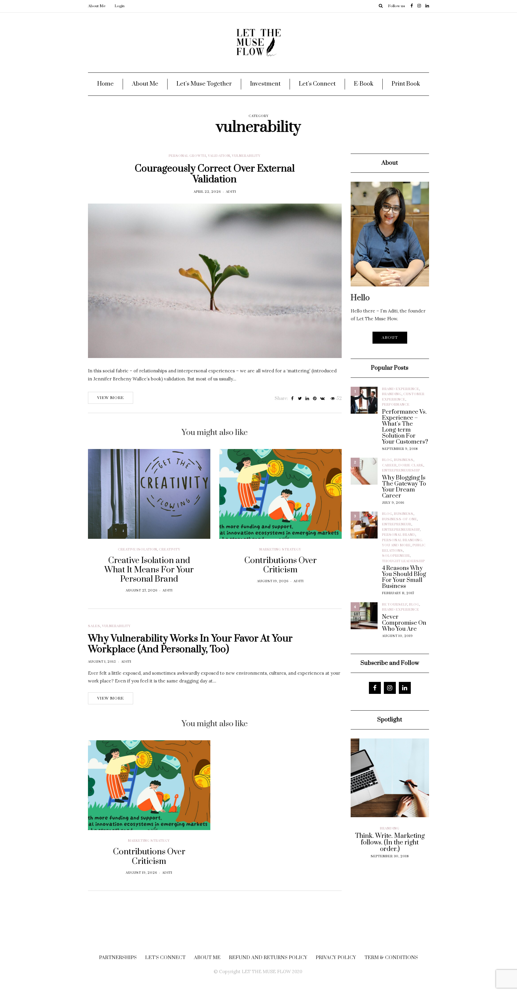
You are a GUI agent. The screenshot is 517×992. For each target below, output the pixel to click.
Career (389, 465)
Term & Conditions (391, 958)
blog (387, 460)
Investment (265, 84)
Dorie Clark (411, 465)
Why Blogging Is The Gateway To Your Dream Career (404, 487)
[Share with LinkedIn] (307, 399)
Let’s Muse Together (204, 84)
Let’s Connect (317, 84)
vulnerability (246, 156)
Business (403, 460)
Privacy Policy (336, 958)
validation (219, 156)
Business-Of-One (399, 519)
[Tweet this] (300, 399)
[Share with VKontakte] (322, 399)
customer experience (383, 834)
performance (396, 405)
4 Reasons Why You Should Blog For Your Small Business (404, 577)
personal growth (187, 156)
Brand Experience (400, 389)
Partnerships (118, 958)
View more (110, 397)
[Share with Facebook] (292, 399)
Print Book (406, 84)
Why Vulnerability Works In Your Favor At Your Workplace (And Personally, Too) (190, 644)
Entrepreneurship (401, 470)
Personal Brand (398, 535)
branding (392, 394)
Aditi (231, 192)
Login (119, 6)
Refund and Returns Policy (268, 958)
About (390, 337)
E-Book (363, 84)
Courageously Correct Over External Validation (215, 174)
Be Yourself (394, 605)
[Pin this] (315, 399)
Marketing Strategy (280, 549)
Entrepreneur (396, 524)
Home (105, 84)
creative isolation (137, 549)
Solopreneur (396, 556)
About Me (97, 6)
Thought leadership (403, 561)
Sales (94, 626)
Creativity (169, 549)
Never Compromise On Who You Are (404, 623)
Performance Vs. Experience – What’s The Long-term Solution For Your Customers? (405, 427)
